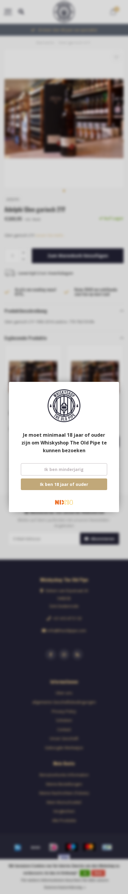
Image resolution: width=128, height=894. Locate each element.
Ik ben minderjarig (64, 469)
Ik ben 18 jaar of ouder (64, 484)
